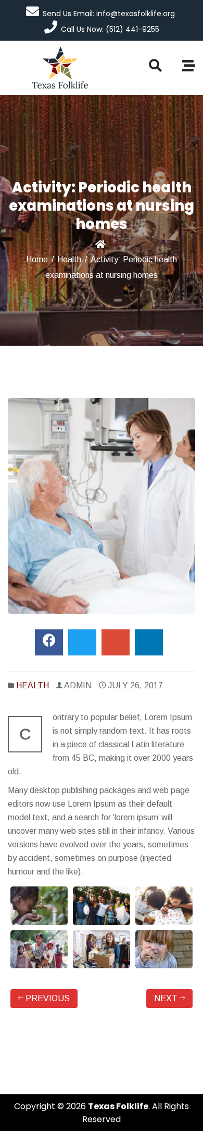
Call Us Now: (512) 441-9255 (110, 29)
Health (69, 259)
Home (37, 259)
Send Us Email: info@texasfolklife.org (109, 13)
